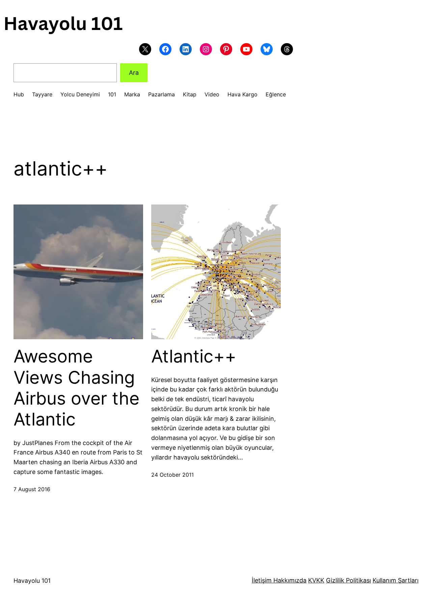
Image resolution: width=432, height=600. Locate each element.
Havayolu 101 (32, 580)
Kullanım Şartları (395, 580)
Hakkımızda (289, 580)
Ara (134, 72)
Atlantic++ (193, 356)
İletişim (262, 580)
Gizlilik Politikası (348, 580)
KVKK (316, 580)
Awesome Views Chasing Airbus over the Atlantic (76, 388)
